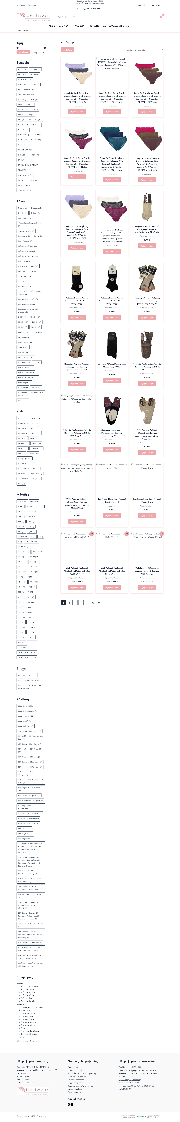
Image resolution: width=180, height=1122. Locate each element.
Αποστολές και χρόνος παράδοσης (82, 1073)
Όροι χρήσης (73, 1067)
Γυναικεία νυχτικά (28, 1019)
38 (105, 602)
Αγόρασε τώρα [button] (77, 317)
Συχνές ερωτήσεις (75, 1092)
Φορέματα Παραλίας (29, 1034)
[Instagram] (72, 1105)
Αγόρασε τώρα (77, 111)
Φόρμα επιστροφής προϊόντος (80, 1086)
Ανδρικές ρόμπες (28, 995)
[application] (69, 26)
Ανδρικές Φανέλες (28, 1001)
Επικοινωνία (155, 5)
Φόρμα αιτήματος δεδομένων (80, 1082)
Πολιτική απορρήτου (76, 1079)
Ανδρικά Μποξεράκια (29, 986)
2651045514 (21, 5)
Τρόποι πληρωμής (75, 1070)
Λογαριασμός (140, 5)
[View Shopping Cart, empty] (161, 16)
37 (99, 602)
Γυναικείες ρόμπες (28, 1025)
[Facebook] (69, 1105)
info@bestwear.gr (33, 5)
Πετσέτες (20, 1037)
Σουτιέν (24, 1028)
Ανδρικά (20, 983)
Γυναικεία (20, 1004)
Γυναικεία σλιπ (27, 1016)
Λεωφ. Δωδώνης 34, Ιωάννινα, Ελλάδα (42, 1070)
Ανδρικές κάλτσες (28, 989)
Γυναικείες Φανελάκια (30, 1031)
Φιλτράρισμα (23, 52)
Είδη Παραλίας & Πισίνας (27, 1040)
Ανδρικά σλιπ (26, 998)
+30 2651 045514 (135, 1067)
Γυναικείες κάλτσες (28, 1013)
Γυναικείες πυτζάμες (29, 1022)
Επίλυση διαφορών (75, 1089)
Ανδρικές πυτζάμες (29, 992)
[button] (146, 5)
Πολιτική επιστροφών (77, 1076)
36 (93, 602)
